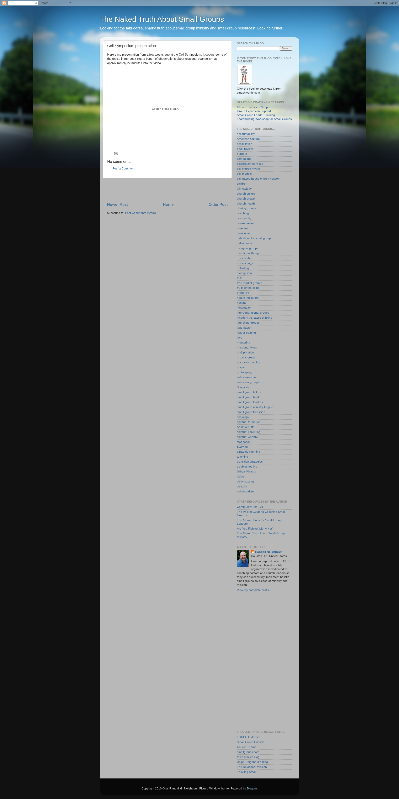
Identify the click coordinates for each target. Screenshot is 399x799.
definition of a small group (254, 238)
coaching (243, 213)
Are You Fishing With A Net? (255, 528)
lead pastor (244, 327)
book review (245, 148)
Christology (244, 188)
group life (243, 292)
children (242, 183)
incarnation (244, 307)
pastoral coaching (248, 362)
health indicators (248, 297)
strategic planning (248, 451)
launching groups (248, 322)
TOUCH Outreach (248, 737)
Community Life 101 (250, 506)
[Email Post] (116, 153)
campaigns (244, 158)
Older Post (218, 204)
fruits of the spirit (248, 287)
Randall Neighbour (268, 551)
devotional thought (249, 253)
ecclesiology (245, 263)
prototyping (244, 372)
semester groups (248, 382)
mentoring (243, 342)
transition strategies (250, 461)
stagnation (244, 441)
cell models (244, 173)
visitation (242, 486)
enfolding (243, 268)
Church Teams (246, 747)
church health (246, 203)
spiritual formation (248, 422)
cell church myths (248, 168)
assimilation (244, 143)
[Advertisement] (167, 190)
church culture (246, 193)
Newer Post (117, 204)
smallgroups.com (248, 752)
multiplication (245, 352)
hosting (241, 302)
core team (243, 228)
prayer (241, 367)
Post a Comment (123, 168)
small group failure (249, 392)
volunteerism (245, 491)
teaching (242, 456)
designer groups (247, 248)
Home (168, 204)
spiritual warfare (247, 436)
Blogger (252, 788)
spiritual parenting (248, 432)
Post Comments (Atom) (140, 212)
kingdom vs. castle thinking (254, 317)
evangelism (244, 273)
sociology (243, 417)
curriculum (244, 233)
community (244, 218)
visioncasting (245, 481)
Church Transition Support (254, 107)
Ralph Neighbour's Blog (252, 762)
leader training (246, 332)
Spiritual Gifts (245, 427)
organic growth (246, 357)
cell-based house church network (258, 178)
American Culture (248, 138)
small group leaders (250, 402)
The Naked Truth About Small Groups (162, 19)
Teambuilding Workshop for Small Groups (264, 119)
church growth (246, 198)
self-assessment (247, 377)
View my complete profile (253, 590)
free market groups (249, 283)
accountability (246, 133)
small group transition (251, 412)
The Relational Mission (252, 767)
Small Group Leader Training (256, 115)
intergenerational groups (253, 312)
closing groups (246, 208)
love (239, 337)
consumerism (246, 223)
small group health (249, 397)
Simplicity (243, 387)
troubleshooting (247, 466)
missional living (247, 347)
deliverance (244, 243)
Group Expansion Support (254, 111)
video (240, 476)
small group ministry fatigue (255, 407)
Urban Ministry (246, 471)
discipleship (244, 258)
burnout (242, 153)
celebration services (250, 163)
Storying (242, 446)
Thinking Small (246, 771)
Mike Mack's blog (248, 757)
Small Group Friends (250, 742)
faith (240, 278)
